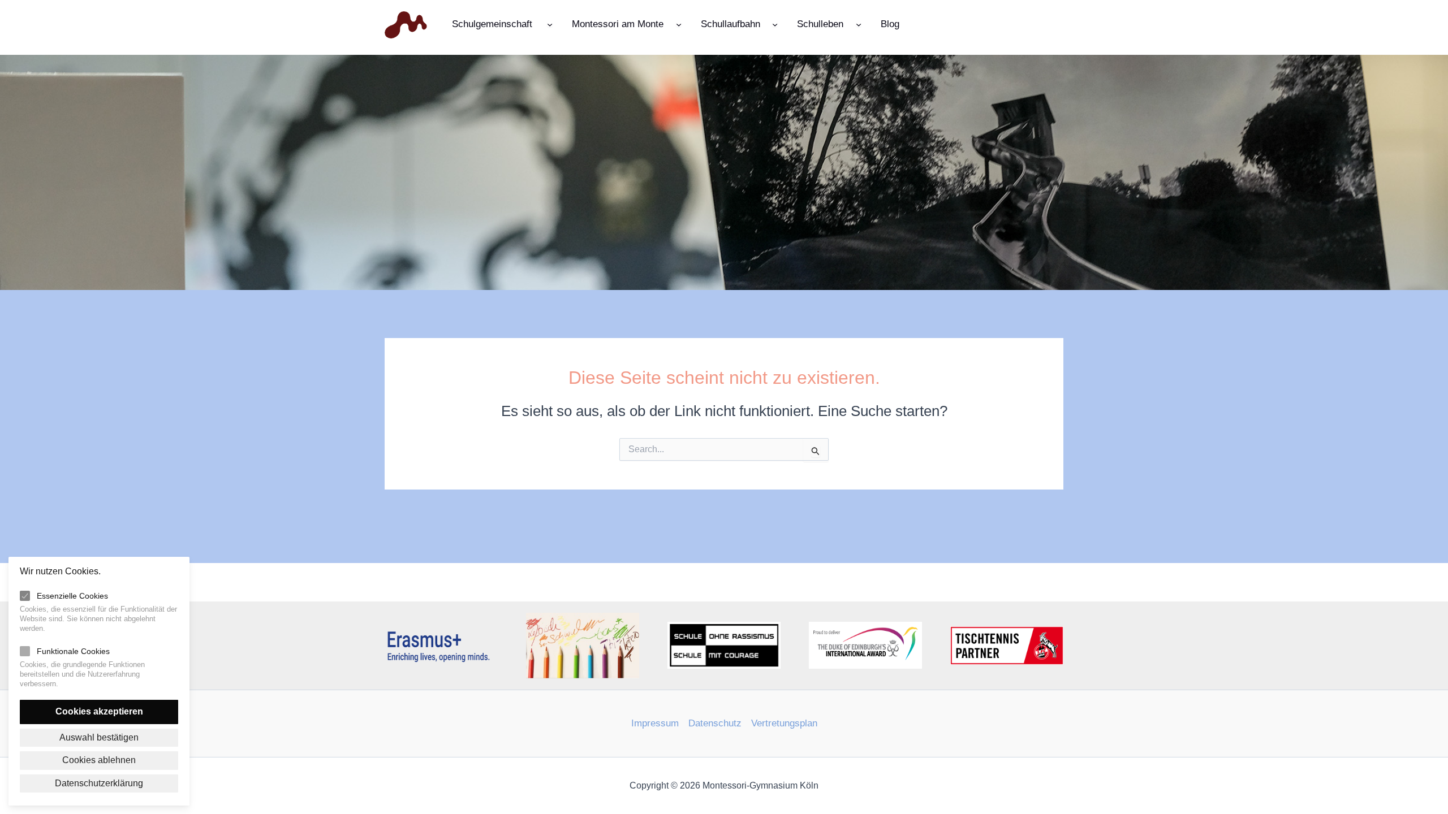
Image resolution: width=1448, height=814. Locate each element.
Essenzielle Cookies (72, 595)
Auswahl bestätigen (99, 737)
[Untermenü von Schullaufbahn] (775, 24)
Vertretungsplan (784, 723)
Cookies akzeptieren (99, 711)
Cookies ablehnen (99, 760)
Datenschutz (715, 723)
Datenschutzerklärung (99, 783)
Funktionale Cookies (73, 651)
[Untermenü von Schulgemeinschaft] (550, 24)
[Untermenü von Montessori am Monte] (679, 24)
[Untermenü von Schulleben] (858, 24)
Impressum (655, 723)
